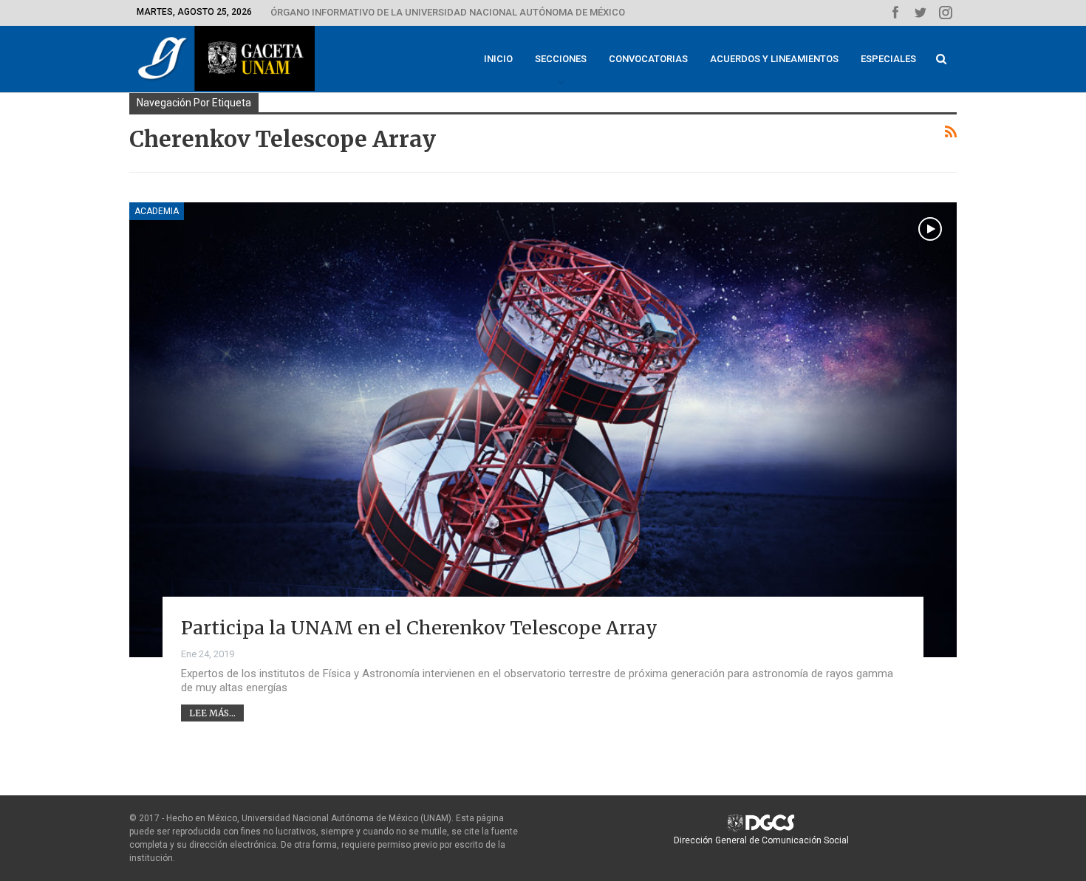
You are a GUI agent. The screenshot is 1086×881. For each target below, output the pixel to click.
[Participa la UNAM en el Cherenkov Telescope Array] (543, 429)
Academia (156, 211)
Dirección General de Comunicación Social (761, 840)
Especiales (888, 58)
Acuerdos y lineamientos (774, 58)
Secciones (561, 58)
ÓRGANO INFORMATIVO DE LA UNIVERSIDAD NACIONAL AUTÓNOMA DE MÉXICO (447, 12)
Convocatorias (648, 58)
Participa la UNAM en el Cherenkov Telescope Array (419, 628)
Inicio (498, 58)
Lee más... (212, 713)
